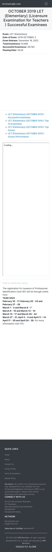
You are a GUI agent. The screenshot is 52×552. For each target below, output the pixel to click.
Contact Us (9, 464)
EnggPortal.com (11, 524)
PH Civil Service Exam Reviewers (18, 502)
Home (7, 455)
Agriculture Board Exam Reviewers (18, 507)
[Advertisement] (26, 82)
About (7, 460)
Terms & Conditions (12, 474)
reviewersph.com (11, 3)
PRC (22, 323)
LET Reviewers (10, 504)
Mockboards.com (12, 521)
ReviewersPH (10, 509)
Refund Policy (10, 478)
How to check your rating (15, 283)
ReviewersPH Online (13, 512)
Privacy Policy (10, 469)
